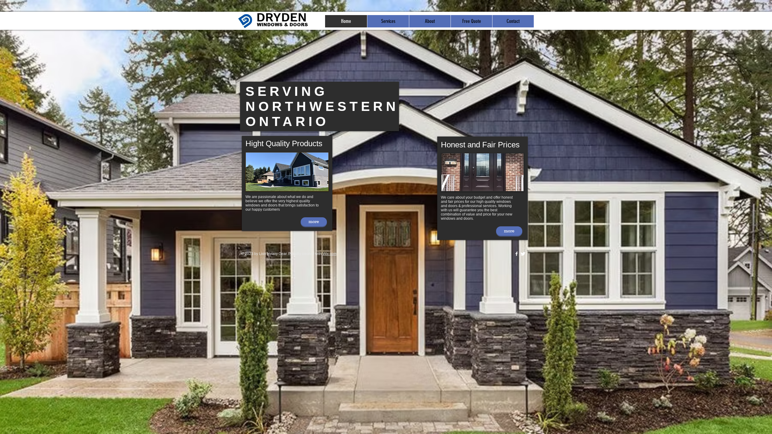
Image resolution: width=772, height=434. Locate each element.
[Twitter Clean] (523, 253)
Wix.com (330, 254)
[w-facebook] (516, 253)
